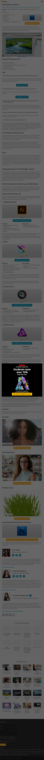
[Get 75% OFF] (22, 379)
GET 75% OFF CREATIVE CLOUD (22, 394)
